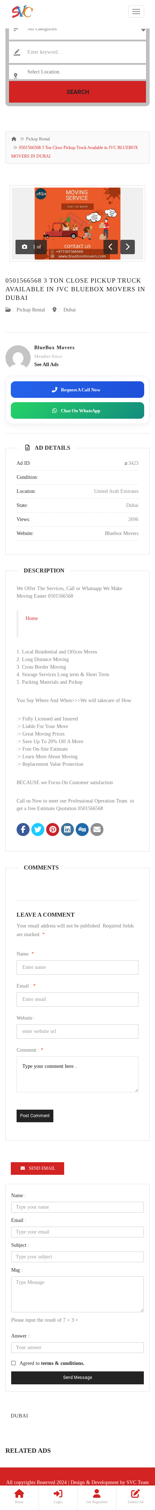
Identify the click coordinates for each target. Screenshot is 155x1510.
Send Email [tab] (42, 1168)
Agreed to (51, 1363)
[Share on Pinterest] (52, 830)
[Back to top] (132, 1465)
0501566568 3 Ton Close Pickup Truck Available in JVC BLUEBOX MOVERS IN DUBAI (75, 289)
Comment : (30, 1050)
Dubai (69, 310)
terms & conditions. (62, 1363)
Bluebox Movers (121, 533)
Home (32, 618)
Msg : (17, 1270)
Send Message (77, 1377)
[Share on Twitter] (37, 830)
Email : (26, 986)
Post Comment (35, 1115)
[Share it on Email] (96, 830)
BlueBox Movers (54, 347)
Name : (18, 1195)
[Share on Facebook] (23, 830)
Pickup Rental (38, 138)
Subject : (20, 1245)
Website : (26, 1018)
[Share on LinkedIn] (67, 830)
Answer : (20, 1336)
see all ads (46, 364)
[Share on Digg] (82, 830)
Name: (25, 954)
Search (77, 92)
